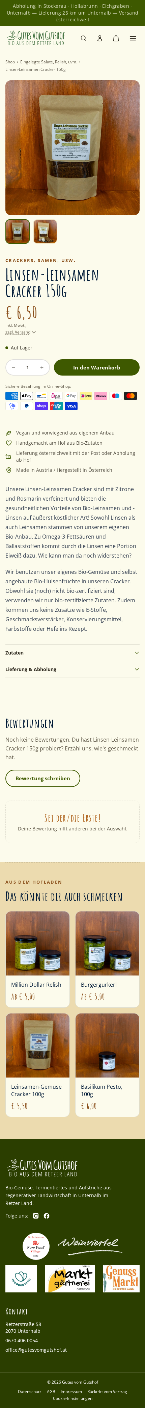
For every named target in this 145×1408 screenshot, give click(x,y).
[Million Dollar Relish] (37, 959)
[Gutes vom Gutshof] (36, 38)
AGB (51, 1391)
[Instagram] (35, 1215)
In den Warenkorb (96, 367)
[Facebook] (46, 1215)
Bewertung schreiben (43, 778)
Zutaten (14, 652)
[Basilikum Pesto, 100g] (107, 1065)
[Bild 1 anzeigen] (17, 231)
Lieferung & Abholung (30, 669)
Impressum (71, 1391)
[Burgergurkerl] (107, 959)
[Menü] (133, 38)
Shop (10, 62)
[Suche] (84, 38)
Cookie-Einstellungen (72, 1398)
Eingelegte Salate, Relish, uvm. (48, 62)
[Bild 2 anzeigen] (45, 231)
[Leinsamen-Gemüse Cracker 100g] (37, 1065)
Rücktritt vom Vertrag (107, 1391)
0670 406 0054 (21, 1340)
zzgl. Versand (17, 332)
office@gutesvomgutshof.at (36, 1350)
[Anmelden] (100, 38)
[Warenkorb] (116, 38)
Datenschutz (29, 1391)
